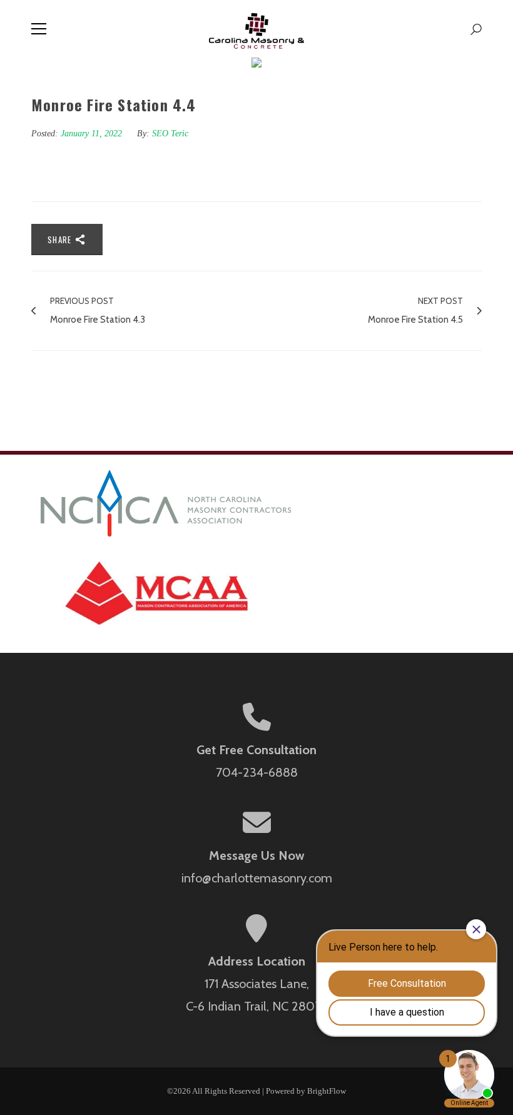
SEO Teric (170, 133)
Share (61, 239)
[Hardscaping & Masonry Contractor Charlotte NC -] (257, 29)
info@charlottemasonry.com (256, 877)
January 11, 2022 (92, 133)
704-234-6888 (257, 772)
